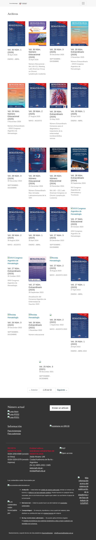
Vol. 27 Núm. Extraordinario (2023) (14, 271)
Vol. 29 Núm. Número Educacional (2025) (14, 115)
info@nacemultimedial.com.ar (63, 533)
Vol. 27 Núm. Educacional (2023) (77, 221)
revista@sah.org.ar (37, 471)
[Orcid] (60, 426)
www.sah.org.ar (36, 468)
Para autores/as (14, 434)
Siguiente (62, 390)
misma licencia (48, 513)
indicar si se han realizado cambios (40, 492)
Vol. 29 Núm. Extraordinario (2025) (77, 52)
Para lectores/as (14, 431)
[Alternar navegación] (83, 3)
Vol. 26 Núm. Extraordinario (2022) (35, 325)
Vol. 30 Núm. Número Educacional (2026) (35, 53)
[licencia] (19, 485)
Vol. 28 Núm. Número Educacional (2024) (35, 180)
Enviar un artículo (60, 408)
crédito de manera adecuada (50, 490)
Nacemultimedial (47, 533)
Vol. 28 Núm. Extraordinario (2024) (77, 178)
